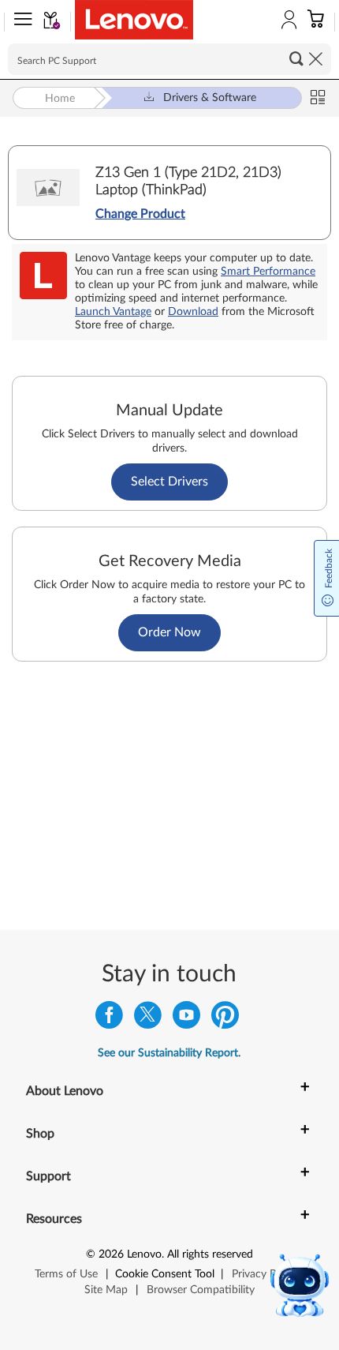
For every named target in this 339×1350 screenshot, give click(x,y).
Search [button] (296, 58)
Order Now (169, 632)
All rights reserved (210, 1254)
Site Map (106, 1290)
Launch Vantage (113, 311)
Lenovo (144, 1254)
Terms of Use (66, 1274)
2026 (111, 1254)
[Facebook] (109, 1019)
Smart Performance (268, 271)
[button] (19, 22)
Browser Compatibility (201, 1290)
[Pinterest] (225, 1019)
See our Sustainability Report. (169, 1053)
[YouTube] (186, 1019)
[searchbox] (169, 59)
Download (193, 311)
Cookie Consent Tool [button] (164, 1274)
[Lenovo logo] (134, 19)
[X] (148, 1019)
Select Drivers (169, 481)
